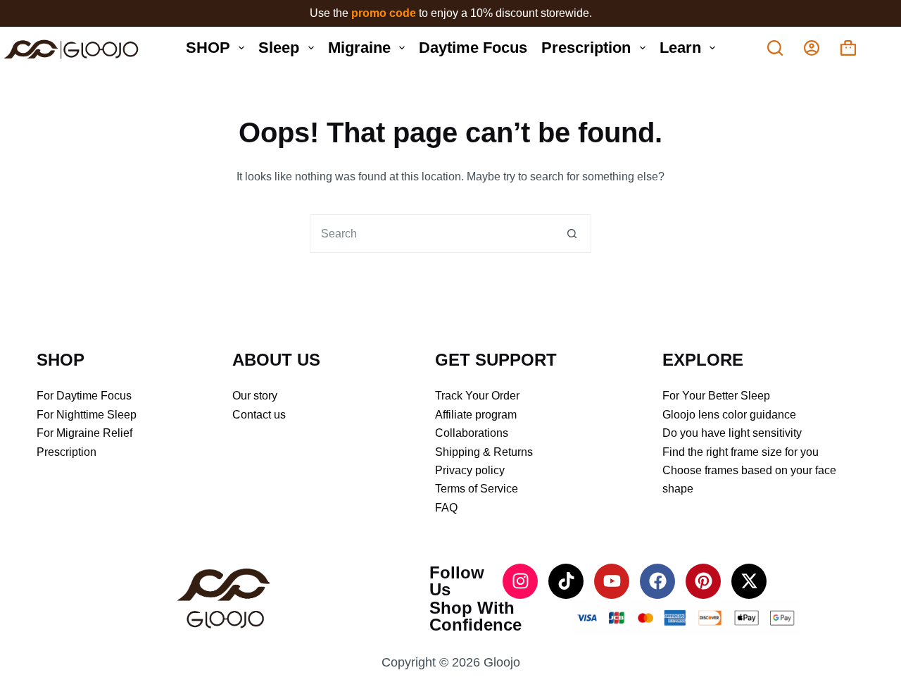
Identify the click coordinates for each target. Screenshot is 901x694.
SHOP (208, 47)
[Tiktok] (566, 581)
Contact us (259, 415)
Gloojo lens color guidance (729, 415)
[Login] (811, 48)
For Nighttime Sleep (87, 415)
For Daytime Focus (84, 396)
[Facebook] (657, 581)
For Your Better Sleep (716, 396)
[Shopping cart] (848, 48)
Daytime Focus (473, 47)
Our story (254, 396)
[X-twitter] (749, 581)
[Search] (775, 48)
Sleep (278, 47)
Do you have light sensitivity (732, 433)
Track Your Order (477, 396)
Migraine (359, 47)
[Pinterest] (703, 581)
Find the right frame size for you (740, 452)
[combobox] (431, 233)
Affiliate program (476, 415)
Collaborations (471, 433)
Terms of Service (476, 489)
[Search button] (572, 233)
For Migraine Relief (84, 433)
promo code (385, 13)
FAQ (446, 508)
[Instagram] (520, 581)
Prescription (586, 47)
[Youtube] (611, 581)
